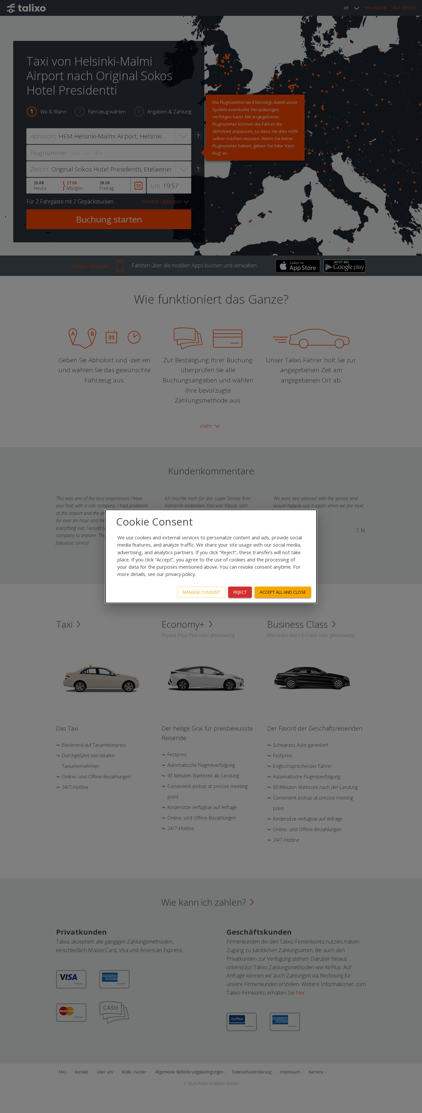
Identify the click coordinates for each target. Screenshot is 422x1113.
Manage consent (201, 592)
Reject (240, 592)
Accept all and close (283, 592)
